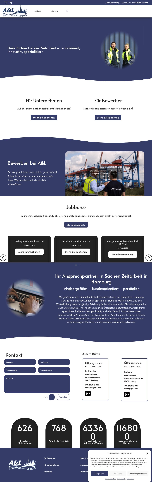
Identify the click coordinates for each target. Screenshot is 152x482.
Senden (63, 397)
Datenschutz (121, 479)
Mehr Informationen (44, 117)
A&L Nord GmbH (91, 374)
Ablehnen (118, 473)
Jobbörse (37, 11)
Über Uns (54, 11)
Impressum (130, 479)
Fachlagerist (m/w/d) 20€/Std (29, 241)
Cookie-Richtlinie (110, 479)
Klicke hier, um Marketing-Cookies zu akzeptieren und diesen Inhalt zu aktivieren (105, 173)
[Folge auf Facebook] (6, 3)
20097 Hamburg (91, 380)
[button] (147, 453)
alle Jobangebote (76, 224)
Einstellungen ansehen (138, 473)
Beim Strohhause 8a (92, 377)
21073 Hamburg (130, 381)
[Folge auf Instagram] (11, 3)
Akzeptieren (99, 473)
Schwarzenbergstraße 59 (133, 378)
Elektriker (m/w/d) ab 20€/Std (76, 241)
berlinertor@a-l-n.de (93, 387)
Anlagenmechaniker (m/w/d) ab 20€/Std (122, 242)
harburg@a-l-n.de (131, 388)
